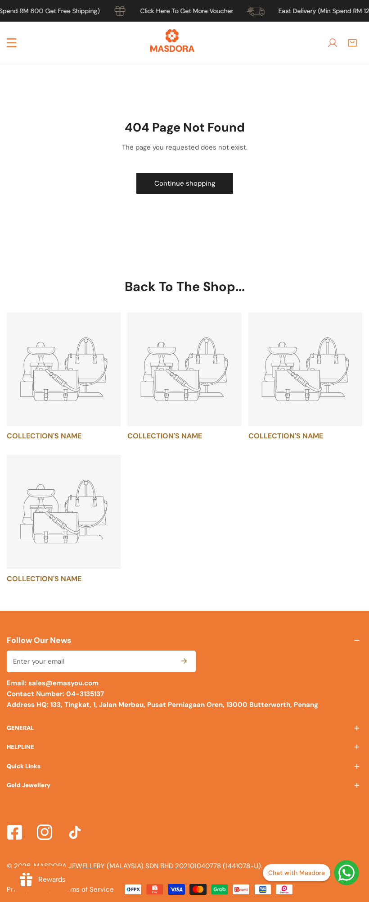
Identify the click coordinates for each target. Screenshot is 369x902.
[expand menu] (12, 43)
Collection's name (44, 436)
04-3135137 (84, 693)
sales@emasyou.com (63, 683)
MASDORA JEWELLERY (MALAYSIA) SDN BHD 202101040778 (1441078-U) (147, 865)
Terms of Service (87, 889)
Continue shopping (184, 183)
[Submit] (184, 661)
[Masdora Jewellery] (172, 43)
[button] (352, 43)
